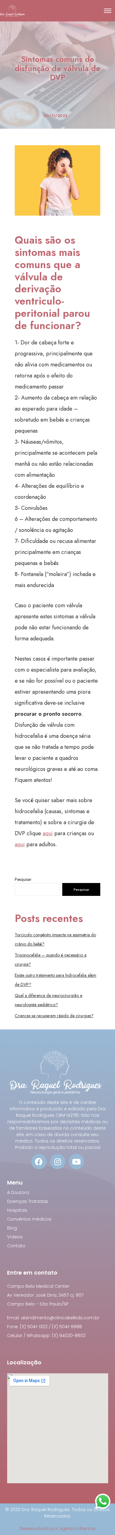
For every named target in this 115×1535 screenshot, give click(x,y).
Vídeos (15, 1237)
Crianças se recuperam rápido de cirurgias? (54, 1016)
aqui (48, 833)
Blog (12, 1228)
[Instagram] (57, 1161)
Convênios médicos (29, 1219)
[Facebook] (39, 1161)
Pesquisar (23, 879)
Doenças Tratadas (27, 1201)
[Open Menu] (107, 11)
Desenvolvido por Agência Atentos (58, 1529)
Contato (16, 1246)
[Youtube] (76, 1161)
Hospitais (17, 1210)
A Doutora (18, 1192)
